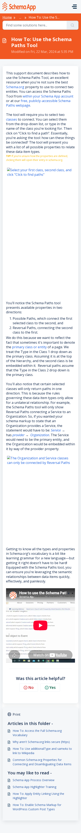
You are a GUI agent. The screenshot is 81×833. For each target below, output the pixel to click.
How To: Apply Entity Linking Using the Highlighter (38, 796)
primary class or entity (30, 347)
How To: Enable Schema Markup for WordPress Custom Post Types (37, 807)
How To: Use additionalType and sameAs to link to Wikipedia (42, 751)
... (20, 17)
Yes (52, 687)
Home (7, 17)
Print (16, 714)
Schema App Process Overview (33, 780)
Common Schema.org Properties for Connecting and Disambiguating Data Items (42, 762)
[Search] (73, 25)
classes (12, 119)
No (31, 687)
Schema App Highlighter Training (34, 787)
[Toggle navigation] (74, 6)
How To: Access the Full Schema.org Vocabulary (37, 733)
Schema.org (15, 87)
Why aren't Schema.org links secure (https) (41, 742)
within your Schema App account (48, 96)
